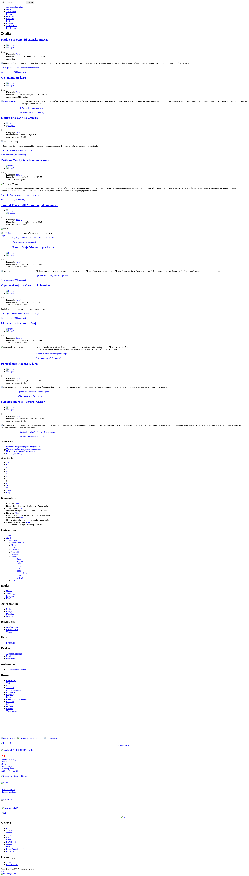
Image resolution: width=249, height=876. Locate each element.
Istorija (9, 611)
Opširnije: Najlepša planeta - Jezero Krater (37, 432)
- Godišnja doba (7, 769)
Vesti (8, 683)
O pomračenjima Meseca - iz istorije (25, 285)
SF (7, 704)
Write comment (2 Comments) (13, 318)
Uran (19, 564)
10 (7, 486)
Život (8, 536)
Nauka (9, 591)
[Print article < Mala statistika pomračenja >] (10, 329)
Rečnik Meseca (8, 789)
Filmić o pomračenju (14, 453)
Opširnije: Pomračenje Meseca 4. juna (33, 392)
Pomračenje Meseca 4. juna (19, 363)
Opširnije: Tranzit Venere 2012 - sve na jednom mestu (34, 237)
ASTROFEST (124, 745)
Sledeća (9, 490)
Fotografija (10, 643)
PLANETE (11, 842)
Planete (14, 557)
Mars (19, 568)
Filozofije (10, 596)
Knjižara (9, 708)
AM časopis (11, 12)
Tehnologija (11, 593)
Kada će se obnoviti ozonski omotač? (25, 39)
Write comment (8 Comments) (13, 155)
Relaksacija (11, 692)
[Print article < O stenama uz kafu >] (10, 83)
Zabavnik (10, 687)
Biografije (10, 694)
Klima (24, 573)
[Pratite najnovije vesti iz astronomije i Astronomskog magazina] (124, 817)
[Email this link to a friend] (10, 47)
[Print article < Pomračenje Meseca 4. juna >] (10, 369)
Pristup (9, 21)
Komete (14, 545)
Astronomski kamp (14, 654)
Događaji (10, 614)
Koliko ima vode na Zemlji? (19, 117)
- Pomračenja (6, 766)
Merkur (20, 578)
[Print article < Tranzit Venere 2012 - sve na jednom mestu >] (10, 210)
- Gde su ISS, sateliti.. (10, 771)
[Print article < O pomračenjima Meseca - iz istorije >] (10, 291)
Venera (19, 575)
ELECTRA (11, 28)
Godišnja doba (12, 627)
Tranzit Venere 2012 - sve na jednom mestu (29, 205)
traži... (3, 2)
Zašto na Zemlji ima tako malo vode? (26, 160)
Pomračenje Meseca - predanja (33, 247)
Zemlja (19, 54)
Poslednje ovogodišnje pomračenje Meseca (23, 446)
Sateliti (14, 547)
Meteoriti (15, 552)
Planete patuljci (17, 543)
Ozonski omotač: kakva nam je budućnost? (23, 449)
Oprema (9, 616)
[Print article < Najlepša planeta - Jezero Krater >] (10, 407)
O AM (9, 9)
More (16, 504)
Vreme (9, 632)
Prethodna (10, 465)
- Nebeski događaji (8, 759)
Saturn (19, 559)
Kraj (8, 493)
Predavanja (10, 701)
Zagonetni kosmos (13, 690)
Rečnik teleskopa (9, 792)
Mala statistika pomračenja (19, 323)
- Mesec (4, 764)
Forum (9, 14)
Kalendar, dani (12, 629)
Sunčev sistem (12, 540)
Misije (8, 609)
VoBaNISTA (11, 26)
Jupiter (19, 566)
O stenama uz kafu (13, 77)
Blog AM (10, 16)
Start (8, 462)
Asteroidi (15, 550)
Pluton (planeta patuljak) (16, 849)
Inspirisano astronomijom (16, 699)
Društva (9, 706)
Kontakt (9, 23)
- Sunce (4, 762)
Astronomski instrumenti (16, 669)
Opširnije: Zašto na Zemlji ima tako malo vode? (20, 195)
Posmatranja (11, 658)
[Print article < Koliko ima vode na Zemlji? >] (10, 123)
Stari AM (10, 19)
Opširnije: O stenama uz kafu (31, 108)
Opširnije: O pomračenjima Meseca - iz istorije (20, 313)
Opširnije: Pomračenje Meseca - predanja (52, 275)
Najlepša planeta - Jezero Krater (23, 401)
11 (7, 488)
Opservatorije (11, 711)
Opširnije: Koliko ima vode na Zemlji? (17, 150)
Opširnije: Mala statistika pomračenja (51, 354)
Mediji (9, 685)
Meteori (14, 554)
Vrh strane (5, 871)
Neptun (20, 561)
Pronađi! (30, 2)
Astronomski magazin (15, 7)
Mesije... (9, 656)
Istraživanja (11, 680)
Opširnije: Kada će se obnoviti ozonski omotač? (20, 68)
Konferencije (11, 598)
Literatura (10, 851)
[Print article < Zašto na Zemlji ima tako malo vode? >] (10, 166)
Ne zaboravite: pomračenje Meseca (20, 451)
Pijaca (8, 697)
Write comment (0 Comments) (13, 72)
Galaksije (10, 538)
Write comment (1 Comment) (13, 199)
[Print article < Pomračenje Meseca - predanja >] (10, 253)
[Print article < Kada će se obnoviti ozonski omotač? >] (10, 45)
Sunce (13, 580)
